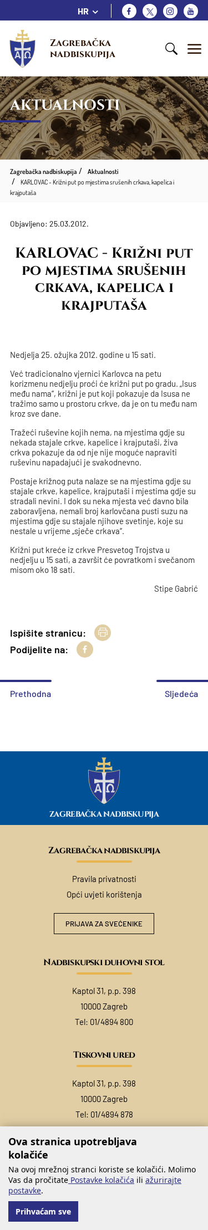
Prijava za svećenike (104, 923)
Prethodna (30, 693)
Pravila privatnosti (104, 879)
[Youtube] (191, 11)
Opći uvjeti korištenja (104, 894)
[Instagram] (170, 11)
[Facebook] (129, 11)
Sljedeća (181, 693)
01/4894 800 (111, 1022)
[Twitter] (150, 11)
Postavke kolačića (101, 1180)
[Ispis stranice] (102, 632)
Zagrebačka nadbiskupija (82, 48)
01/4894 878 (111, 1114)
